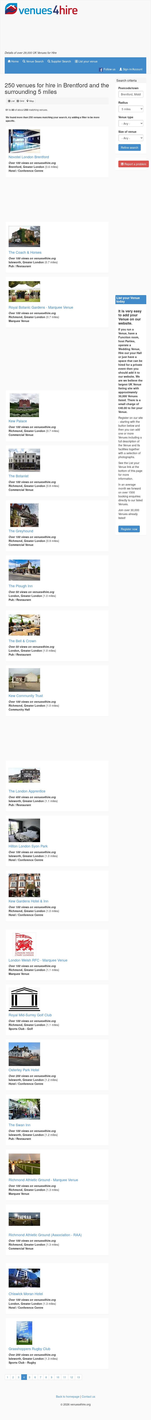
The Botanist (19, 475)
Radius (123, 102)
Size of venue (127, 132)
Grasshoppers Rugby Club (29, 1348)
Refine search (129, 147)
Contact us (88, 1396)
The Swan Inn (19, 1124)
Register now (129, 529)
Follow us (109, 69)
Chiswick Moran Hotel (26, 1293)
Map (31, 100)
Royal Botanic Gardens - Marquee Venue (41, 307)
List (12, 100)
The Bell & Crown (22, 640)
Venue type (125, 117)
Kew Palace (18, 420)
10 (57, 1377)
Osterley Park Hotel (24, 1069)
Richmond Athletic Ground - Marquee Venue (43, 1179)
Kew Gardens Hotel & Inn (28, 900)
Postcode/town (128, 88)
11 (64, 1377)
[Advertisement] (114, 26)
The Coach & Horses (25, 252)
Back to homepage (67, 1396)
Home (14, 61)
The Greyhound (21, 530)
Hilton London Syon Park (28, 845)
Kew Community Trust (26, 695)
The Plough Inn (21, 585)
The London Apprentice (27, 790)
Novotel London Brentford (29, 156)
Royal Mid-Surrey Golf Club (30, 1014)
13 (78, 1377)
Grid (21, 100)
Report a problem (135, 164)
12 (71, 1377)
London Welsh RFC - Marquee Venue (38, 960)
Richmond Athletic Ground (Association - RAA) (45, 1234)
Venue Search (34, 61)
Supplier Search (60, 61)
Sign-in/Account (132, 69)
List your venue (88, 61)
